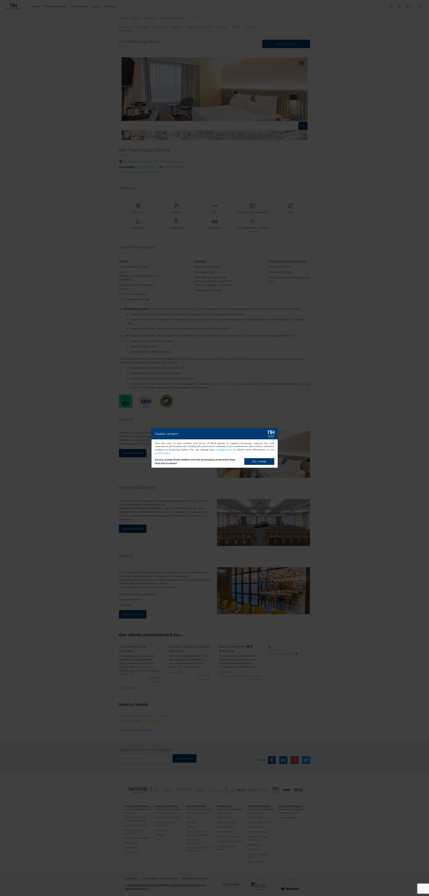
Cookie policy (162, 453)
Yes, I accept (259, 461)
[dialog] (214, 448)
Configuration (224, 450)
